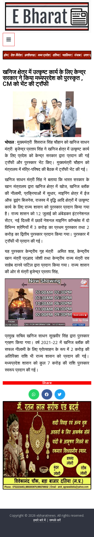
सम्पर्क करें (55, 520)
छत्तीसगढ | (30, 55)
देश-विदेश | (16, 55)
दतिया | (56, 55)
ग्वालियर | (67, 55)
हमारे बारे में (39, 520)
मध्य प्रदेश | (44, 55)
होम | (6, 55)
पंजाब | (78, 55)
